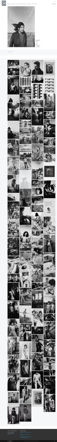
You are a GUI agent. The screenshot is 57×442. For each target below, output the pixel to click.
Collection (18, 3)
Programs (29, 3)
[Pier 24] (4, 5)
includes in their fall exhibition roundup (25, 437)
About (9, 3)
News (36, 3)
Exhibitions (13, 3)
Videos (33, 3)
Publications (23, 3)
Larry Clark (38, 40)
